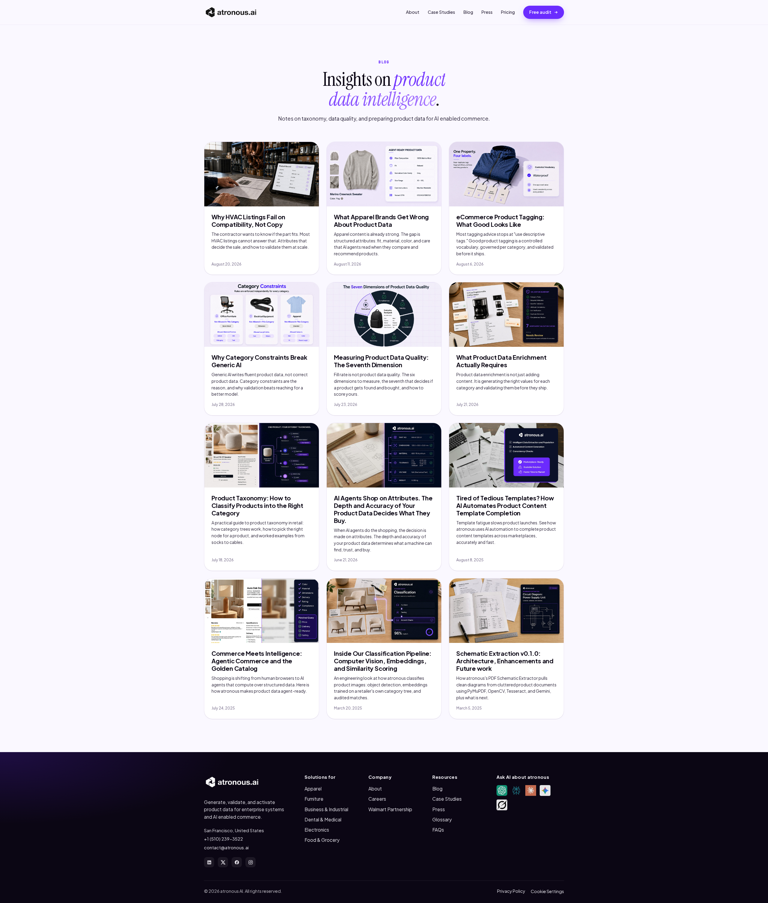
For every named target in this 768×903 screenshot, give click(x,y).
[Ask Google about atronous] (545, 790)
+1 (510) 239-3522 (223, 839)
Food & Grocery (322, 840)
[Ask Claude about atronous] (530, 790)
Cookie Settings (547, 891)
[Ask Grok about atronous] (501, 805)
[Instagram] (250, 862)
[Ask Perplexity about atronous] (516, 790)
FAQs (438, 829)
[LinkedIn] (209, 862)
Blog (468, 12)
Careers (377, 799)
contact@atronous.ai (226, 847)
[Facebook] (237, 862)
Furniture (313, 799)
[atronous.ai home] (231, 12)
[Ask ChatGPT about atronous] (501, 790)
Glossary (442, 819)
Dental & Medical (322, 819)
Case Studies (441, 12)
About (412, 12)
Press (487, 12)
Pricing (508, 12)
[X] (223, 862)
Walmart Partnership (390, 809)
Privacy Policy (511, 891)
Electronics (316, 829)
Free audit (540, 12)
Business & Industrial (326, 809)
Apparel (313, 788)
